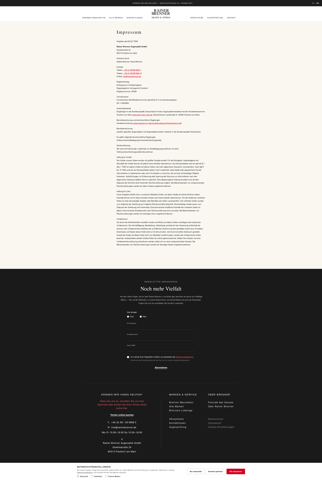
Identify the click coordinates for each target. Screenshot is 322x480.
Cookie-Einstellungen (221, 426)
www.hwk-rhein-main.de (142, 114)
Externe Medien (114, 476)
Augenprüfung (215, 17)
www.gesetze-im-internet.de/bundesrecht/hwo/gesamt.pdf (157, 123)
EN (313, 3)
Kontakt (231, 17)
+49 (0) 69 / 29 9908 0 (123, 422)
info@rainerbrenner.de (132, 76)
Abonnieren (161, 367)
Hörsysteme (197, 17)
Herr (144, 316)
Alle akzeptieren (236, 471)
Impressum (215, 422)
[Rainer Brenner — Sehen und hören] (161, 14)
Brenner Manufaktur (93, 17)
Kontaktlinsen (135, 17)
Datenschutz (215, 418)
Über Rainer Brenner (221, 406)
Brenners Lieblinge (181, 410)
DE (318, 3)
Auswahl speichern (215, 471)
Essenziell (84, 476)
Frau (132, 316)
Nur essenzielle (196, 471)
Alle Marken (116, 17)
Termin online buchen (122, 415)
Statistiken (98, 476)
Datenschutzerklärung (184, 357)
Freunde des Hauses (220, 402)
